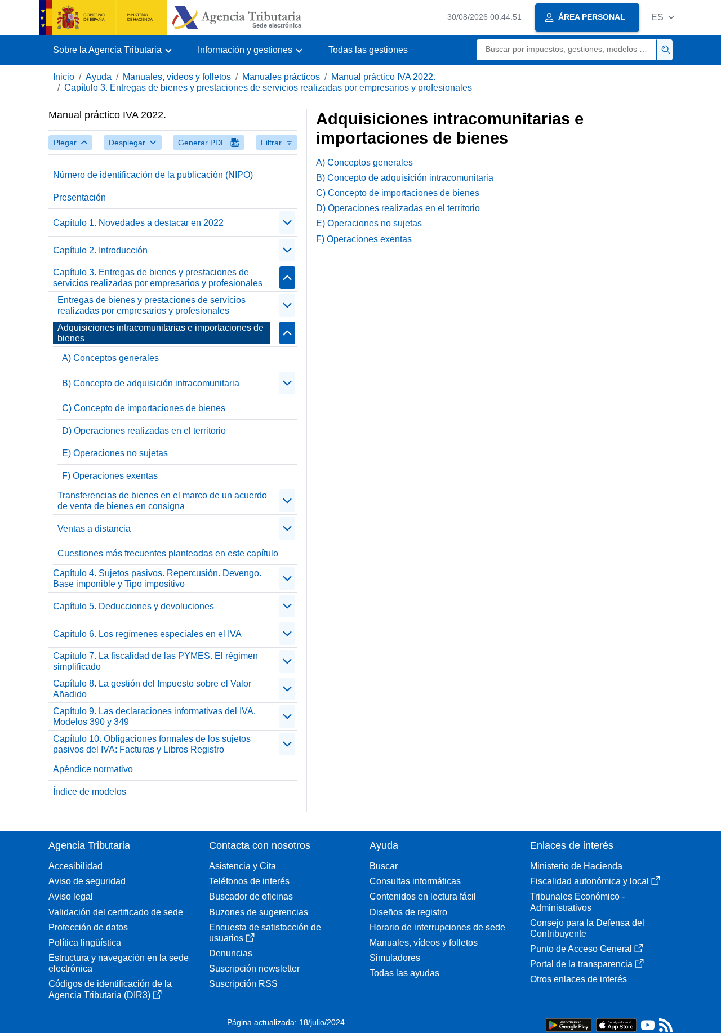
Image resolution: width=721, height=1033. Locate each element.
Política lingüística (84, 942)
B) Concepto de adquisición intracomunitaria (150, 383)
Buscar (384, 866)
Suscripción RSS (243, 984)
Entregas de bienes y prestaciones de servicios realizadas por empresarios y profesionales (151, 305)
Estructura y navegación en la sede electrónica (118, 963)
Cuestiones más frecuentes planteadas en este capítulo (167, 553)
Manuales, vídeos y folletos (177, 77)
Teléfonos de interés (249, 881)
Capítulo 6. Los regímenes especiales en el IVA (147, 634)
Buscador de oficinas (251, 896)
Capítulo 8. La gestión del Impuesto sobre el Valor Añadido (152, 689)
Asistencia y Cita (242, 866)
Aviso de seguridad (87, 881)
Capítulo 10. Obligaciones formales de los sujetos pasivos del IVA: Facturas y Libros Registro (152, 744)
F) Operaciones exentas (110, 475)
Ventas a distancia (94, 528)
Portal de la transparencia (581, 964)
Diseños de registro (408, 912)
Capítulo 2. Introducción (100, 250)
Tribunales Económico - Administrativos (577, 902)
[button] (663, 17)
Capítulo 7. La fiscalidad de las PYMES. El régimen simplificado (155, 661)
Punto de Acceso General (581, 949)
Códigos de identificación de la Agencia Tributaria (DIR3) (110, 989)
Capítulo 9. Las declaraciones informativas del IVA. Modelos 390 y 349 (154, 716)
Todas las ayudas (404, 973)
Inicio (63, 77)
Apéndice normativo (93, 769)
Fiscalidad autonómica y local (589, 881)
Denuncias (230, 953)
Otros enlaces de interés (578, 979)
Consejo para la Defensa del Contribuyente (587, 928)
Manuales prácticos (281, 77)
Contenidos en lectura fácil (423, 896)
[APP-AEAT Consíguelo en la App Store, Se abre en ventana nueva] (616, 1024)
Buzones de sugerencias (258, 912)
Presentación (79, 197)
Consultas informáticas (415, 881)
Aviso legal (70, 896)
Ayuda (99, 77)
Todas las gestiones (368, 50)
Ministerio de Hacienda (576, 866)
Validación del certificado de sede (115, 912)
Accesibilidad (75, 866)
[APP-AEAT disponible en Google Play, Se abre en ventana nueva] (568, 1024)
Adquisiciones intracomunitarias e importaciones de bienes (160, 333)
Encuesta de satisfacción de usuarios (265, 933)
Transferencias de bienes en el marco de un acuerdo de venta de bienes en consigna (162, 501)
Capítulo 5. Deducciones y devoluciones (133, 606)
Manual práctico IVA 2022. (383, 77)
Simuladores (395, 958)
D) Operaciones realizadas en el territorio (144, 430)
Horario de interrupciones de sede (437, 927)
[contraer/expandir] (287, 222)
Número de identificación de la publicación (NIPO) (153, 175)
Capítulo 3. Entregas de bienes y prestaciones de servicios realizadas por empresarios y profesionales (268, 87)
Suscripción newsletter (254, 968)
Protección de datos (88, 927)
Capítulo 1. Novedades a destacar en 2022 (138, 223)
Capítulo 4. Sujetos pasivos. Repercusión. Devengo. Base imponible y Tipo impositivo (157, 578)
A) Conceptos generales (110, 358)
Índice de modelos (89, 791)
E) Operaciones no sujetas (115, 453)
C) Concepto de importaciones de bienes (143, 408)
